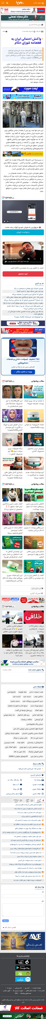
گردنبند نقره (16, 696)
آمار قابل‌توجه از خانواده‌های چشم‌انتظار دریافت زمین (25, 848)
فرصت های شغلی (31, 990)
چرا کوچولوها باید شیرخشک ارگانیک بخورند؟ (28, 317)
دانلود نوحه (20, 742)
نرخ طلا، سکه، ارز (13, 780)
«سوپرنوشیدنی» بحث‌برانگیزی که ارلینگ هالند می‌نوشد (25, 864)
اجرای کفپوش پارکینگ (35, 751)
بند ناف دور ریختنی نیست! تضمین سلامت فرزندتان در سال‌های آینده (25, 312)
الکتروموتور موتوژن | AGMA (18, 756)
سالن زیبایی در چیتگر (20, 738)
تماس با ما (42, 990)
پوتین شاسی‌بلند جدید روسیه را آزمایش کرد (28, 820)
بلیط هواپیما (22, 692)
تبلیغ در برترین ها (18, 990)
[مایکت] (23, 980)
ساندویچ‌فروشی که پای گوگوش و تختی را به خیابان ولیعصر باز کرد (21, 832)
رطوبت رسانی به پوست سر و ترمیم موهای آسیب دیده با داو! (23, 303)
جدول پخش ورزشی (12, 793)
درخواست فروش (23, 232)
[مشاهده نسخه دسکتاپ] (3, 2)
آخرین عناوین (39, 800)
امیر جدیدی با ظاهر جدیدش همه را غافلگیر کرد (27, 824)
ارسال (5, 921)
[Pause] (4, 221)
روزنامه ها (37, 780)
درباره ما (9, 988)
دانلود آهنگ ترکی (11, 747)
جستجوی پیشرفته (25, 993)
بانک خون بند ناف (19, 751)
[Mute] (8, 221)
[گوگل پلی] (23, 968)
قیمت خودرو (37, 784)
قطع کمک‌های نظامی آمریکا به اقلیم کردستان (28, 805)
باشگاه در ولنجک (26, 719)
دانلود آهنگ (39, 710)
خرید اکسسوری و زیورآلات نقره (33, 701)
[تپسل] (3, 198)
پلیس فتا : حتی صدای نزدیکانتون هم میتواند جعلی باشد (24, 297)
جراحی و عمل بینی (37, 756)
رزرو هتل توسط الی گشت (23, 710)
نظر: (42, 901)
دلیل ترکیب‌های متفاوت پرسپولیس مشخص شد (27, 836)
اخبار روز (27, 988)
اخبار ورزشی (18, 988)
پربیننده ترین (16, 800)
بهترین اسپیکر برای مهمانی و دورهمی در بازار (28, 288)
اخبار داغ (27, 800)
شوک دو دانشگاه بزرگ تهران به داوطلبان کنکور (28, 828)
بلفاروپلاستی (11, 692)
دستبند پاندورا (15, 701)
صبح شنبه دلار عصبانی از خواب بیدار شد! (29, 812)
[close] (1, 1003)
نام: (43, 892)
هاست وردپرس (9, 742)
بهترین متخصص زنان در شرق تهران (31, 747)
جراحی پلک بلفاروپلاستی (35, 724)
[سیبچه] (23, 962)
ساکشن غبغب (38, 696)
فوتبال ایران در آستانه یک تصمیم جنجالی (29, 868)
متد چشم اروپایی (9, 715)
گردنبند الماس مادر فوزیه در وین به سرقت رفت (27, 809)
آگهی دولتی (6, 990)
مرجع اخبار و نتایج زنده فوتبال (17, 706)
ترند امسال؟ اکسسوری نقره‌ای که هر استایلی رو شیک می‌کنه (23, 300)
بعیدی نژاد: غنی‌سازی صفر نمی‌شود (29, 769)
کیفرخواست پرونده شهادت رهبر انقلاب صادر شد (27, 880)
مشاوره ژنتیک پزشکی (12, 733)
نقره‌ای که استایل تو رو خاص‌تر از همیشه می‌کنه (27, 294)
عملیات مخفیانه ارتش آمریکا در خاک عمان (29, 856)
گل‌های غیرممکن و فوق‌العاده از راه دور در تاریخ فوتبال (25, 844)
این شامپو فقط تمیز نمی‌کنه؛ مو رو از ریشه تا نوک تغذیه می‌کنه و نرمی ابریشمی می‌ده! (25, 307)
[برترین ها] (20, 3)
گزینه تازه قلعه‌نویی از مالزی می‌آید (31, 816)
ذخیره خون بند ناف (36, 738)
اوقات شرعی (37, 793)
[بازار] (23, 974)
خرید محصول (23, 273)
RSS (16, 993)
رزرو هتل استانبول (23, 715)
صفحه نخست (37, 988)
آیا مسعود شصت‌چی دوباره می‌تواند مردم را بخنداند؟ (25, 853)
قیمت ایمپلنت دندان (36, 692)
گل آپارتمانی (39, 719)
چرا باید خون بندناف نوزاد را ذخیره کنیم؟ (30, 291)
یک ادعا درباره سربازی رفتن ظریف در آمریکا (28, 876)
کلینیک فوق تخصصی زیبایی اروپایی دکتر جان (28, 729)
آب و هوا (16, 784)
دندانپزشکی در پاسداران (35, 742)
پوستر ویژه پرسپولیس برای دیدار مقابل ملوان (28, 872)
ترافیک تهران (36, 789)
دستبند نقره (27, 696)
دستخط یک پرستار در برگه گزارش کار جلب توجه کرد (26, 840)
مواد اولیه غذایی (37, 715)
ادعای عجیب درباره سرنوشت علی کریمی (29, 860)
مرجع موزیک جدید (36, 706)
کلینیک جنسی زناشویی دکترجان (32, 733)
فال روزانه (16, 789)
